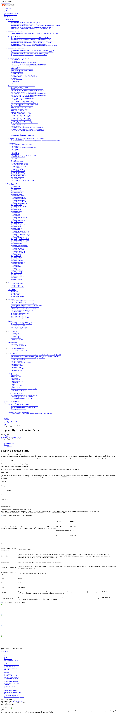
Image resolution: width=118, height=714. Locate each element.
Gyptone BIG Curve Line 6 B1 (19, 328)
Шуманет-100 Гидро (17, 72)
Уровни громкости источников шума (15, 694)
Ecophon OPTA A (16, 265)
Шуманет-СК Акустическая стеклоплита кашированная (27, 129)
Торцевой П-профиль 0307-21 (20, 313)
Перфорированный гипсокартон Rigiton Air (24, 389)
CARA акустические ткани (16, 348)
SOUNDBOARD (13, 282)
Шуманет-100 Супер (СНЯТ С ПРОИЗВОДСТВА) (26, 76)
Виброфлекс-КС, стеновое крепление (22, 106)
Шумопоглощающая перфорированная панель (24, 406)
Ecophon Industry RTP (17, 249)
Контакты (7, 16)
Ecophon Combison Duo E (18, 200)
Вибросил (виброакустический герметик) (23, 62)
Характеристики (9, 443)
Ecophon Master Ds (16, 257)
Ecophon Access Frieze (17, 191)
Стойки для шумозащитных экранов (18, 412)
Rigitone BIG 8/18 (16, 387)
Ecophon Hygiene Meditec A (19, 243)
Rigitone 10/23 (15, 375)
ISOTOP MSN (15, 154)
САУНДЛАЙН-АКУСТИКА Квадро (22, 396)
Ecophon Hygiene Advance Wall (20, 236)
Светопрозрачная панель (18, 409)
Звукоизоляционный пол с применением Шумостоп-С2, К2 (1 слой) (31, 42)
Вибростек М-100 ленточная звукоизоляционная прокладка (28, 64)
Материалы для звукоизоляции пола (18, 58)
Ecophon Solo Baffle (17, 270)
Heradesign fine (15, 333)
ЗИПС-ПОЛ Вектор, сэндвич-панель (22, 69)
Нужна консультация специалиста (11, 437)
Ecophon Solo (15, 268)
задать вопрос (5, 651)
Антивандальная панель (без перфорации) (23, 407)
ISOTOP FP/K (15, 152)
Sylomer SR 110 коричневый (19, 163)
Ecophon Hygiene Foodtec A (19, 237)
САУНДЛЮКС (12, 353)
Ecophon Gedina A (16, 228)
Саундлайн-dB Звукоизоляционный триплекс (24, 123)
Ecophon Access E (16, 189)
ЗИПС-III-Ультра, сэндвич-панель (21, 107)
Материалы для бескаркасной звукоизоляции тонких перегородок (27, 138)
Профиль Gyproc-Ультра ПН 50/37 (21, 118)
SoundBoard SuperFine (17, 287)
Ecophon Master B (16, 256)
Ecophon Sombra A (16, 271)
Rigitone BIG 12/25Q (17, 384)
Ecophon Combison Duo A (18, 198)
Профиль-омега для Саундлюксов (21, 362)
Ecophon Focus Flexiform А (19, 220)
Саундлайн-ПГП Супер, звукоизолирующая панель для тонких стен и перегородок (35, 140)
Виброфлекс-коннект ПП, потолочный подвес (24, 103)
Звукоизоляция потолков (15, 31)
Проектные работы (9, 666)
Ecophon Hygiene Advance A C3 (20, 231)
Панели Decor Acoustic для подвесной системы (25, 307)
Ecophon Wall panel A (17, 277)
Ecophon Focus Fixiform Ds (19, 217)
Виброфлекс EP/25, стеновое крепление (23, 98)
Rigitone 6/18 (14, 378)
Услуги (6, 10)
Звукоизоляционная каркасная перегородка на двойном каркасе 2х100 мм (33, 50)
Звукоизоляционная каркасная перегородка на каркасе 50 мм (29, 55)
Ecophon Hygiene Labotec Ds (19, 242)
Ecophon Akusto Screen (17, 195)
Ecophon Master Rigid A (18, 260)
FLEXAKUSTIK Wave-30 (18, 345)
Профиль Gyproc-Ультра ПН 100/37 (21, 115)
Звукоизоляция (8, 19)
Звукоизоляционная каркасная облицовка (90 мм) (25, 24)
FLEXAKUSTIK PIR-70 (18, 344)
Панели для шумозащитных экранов (18, 404)
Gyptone (10, 321)
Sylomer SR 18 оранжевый (19, 166)
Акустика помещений (10, 183)
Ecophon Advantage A (17, 192)
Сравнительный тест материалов (14, 697)
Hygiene (7, 435)
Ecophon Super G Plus (17, 276)
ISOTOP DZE (15, 149)
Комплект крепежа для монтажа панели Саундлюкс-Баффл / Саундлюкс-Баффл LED (36, 355)
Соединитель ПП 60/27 (18, 124)
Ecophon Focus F (16, 215)
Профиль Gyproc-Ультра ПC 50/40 (21, 113)
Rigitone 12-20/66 (16, 376)
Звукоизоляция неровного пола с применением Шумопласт (28, 44)
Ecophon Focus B (16, 209)
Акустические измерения (11, 665)
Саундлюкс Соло (16, 367)
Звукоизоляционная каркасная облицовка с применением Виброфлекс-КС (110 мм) (35, 25)
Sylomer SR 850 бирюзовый (19, 175)
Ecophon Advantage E (17, 194)
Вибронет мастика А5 (17, 177)
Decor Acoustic (12, 299)
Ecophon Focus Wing (17, 226)
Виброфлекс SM (16, 178)
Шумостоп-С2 (15, 82)
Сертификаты (8, 659)
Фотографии (8, 446)
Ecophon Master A (16, 254)
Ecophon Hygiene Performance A (20, 246)
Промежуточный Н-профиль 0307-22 (22, 310)
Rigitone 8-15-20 (15, 379)
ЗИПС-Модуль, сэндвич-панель (20, 110)
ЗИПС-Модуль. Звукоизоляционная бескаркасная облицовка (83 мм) (31, 28)
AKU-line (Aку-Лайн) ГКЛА (19, 87)
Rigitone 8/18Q (15, 382)
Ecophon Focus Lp (16, 223)
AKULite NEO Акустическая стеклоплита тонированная (27, 90)
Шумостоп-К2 (15, 81)
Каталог (6, 12)
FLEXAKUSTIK (12, 342)
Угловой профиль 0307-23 (18, 316)
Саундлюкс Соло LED (17, 368)
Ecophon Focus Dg (16, 211)
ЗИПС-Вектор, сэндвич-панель (20, 109)
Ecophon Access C (16, 188)
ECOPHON (11, 185)
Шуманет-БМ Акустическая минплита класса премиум (27, 127)
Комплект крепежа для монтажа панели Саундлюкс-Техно (28, 358)
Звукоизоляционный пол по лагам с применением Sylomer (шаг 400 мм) (32, 41)
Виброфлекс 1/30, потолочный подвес (22, 96)
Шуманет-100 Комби (17, 73)
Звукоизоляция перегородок (16, 48)
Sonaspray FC (15, 291)
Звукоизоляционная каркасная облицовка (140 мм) (26, 22)
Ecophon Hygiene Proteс (18, 248)
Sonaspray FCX (15, 293)
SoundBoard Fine (16, 285)
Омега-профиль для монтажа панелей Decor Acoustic (26, 305)
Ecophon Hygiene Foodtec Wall (20, 240)
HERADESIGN (12, 331)
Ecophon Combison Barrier (18, 197)
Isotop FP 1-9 (14, 151)
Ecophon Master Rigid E (18, 263)
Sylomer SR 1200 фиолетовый (20, 164)
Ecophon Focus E (16, 214)
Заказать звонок (5, 3)
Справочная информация (11, 695)
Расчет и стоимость (10, 687)
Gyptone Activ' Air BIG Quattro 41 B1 (21, 324)
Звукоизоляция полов (14, 36)
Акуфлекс (14, 61)
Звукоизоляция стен (13, 21)
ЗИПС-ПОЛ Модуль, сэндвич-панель (22, 70)
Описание (7, 684)
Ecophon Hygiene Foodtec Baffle (20, 239)
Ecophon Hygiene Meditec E (19, 245)
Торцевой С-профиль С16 (18, 314)
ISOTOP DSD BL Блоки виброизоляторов (23, 147)
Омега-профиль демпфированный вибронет (24, 304)
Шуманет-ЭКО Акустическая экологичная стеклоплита (27, 130)
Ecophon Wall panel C (17, 279)
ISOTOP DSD (15, 146)
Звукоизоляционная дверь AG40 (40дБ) (22, 135)
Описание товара (9, 442)
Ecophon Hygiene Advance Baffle (20, 234)
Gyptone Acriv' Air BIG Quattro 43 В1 (21, 322)
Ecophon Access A (16, 186)
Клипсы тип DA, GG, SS (18, 302)
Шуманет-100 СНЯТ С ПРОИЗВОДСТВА (23, 75)
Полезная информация (10, 15)
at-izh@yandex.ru (18, 701)
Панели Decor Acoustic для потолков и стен (24, 308)
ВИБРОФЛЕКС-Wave (17, 99)
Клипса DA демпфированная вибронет (22, 300)
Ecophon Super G (16, 274)
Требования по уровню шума (12, 692)
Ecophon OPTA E (16, 266)
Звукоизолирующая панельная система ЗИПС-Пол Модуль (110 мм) (31, 39)
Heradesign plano (16, 338)
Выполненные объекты (11, 13)
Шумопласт (14, 78)
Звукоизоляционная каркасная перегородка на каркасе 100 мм (29, 53)
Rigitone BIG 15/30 (16, 386)
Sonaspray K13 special (17, 296)
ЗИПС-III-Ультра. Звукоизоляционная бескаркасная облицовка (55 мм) (32, 27)
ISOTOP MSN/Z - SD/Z (18, 157)
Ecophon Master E (16, 259)
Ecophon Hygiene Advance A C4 (20, 232)
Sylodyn (13, 160)
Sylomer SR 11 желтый (17, 161)
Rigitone (10, 373)
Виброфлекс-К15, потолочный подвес (22, 101)
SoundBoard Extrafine (17, 283)
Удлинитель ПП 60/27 (17, 126)
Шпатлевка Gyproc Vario (18, 390)
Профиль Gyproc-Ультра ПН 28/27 (21, 116)
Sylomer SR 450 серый (17, 172)
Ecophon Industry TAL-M (18, 253)
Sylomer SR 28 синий (17, 169)
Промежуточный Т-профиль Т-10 (21, 311)
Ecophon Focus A (16, 208)
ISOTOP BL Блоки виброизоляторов (21, 144)
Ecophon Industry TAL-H (18, 251)
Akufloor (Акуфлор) (17, 59)
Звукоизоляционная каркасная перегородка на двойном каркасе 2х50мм (32, 52)
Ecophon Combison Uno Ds (19, 203)
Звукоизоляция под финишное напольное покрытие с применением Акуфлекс (34, 45)
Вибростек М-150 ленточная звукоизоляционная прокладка (28, 65)
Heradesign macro (16, 334)
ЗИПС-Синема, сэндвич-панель (20, 112)
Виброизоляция (12, 143)
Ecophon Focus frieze (17, 222)
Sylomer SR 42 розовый (18, 171)
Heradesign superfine (17, 339)
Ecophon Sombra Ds (16, 273)
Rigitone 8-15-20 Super (17, 381)
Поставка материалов (10, 668)
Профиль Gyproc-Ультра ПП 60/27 (21, 120)
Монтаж (6, 445)
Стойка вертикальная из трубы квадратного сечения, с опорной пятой (32, 413)
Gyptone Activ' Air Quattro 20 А (20, 327)
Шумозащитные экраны (11, 403)
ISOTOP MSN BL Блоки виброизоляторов (23, 155)
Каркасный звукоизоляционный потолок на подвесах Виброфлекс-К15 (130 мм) (34, 33)
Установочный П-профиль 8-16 (20, 317)
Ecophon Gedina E (16, 229)
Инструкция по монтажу (11, 683)
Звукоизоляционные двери (15, 134)
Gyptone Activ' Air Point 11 (18, 325)
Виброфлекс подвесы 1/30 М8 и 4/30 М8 (23, 180)
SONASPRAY (12, 290)
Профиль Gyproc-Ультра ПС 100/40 (21, 121)
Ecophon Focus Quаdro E (18, 225)
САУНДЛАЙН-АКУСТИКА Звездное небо (24, 395)
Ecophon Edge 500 (16, 205)
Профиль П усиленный (18, 359)
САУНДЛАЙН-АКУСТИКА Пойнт (21, 398)
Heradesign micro (16, 336)
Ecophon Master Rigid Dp (18, 262)
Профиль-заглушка (16, 361)
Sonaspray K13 (15, 294)
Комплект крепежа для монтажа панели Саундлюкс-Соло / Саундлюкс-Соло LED (35, 356)
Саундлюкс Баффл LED (18, 365)
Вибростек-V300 (16, 67)
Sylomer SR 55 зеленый (18, 174)
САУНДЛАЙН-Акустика (15, 393)
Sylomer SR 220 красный (18, 168)
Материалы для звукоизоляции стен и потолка (21, 86)
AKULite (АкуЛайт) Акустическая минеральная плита (27, 89)
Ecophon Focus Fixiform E (18, 219)
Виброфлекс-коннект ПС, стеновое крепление (24, 104)
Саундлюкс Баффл (16, 364)
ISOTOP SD (14, 158)
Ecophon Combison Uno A (18, 202)
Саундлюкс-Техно (16, 370)
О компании (7, 8)
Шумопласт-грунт (16, 79)
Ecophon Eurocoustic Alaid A (19, 206)
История (6, 657)
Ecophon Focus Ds (16, 212)
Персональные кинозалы (11, 401)
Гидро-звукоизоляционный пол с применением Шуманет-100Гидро (31, 38)
